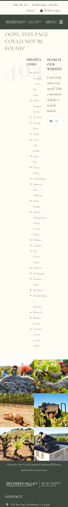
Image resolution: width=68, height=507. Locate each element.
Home (36, 134)
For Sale (37, 117)
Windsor (37, 240)
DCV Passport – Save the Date (37, 84)
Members (38, 290)
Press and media (36, 145)
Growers (37, 267)
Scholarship (39, 178)
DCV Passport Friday (37, 106)
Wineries (37, 312)
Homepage (38, 273)
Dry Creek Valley (36, 256)
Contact (37, 245)
